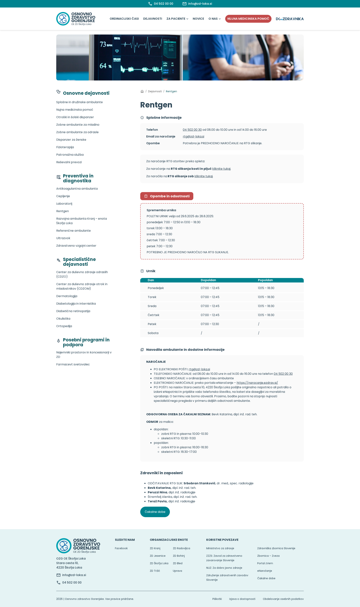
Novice (198, 19)
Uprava (177, 571)
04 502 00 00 (72, 582)
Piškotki (217, 599)
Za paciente (175, 19)
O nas (213, 19)
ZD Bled (177, 563)
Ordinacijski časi (124, 19)
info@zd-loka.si (74, 575)
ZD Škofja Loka (159, 563)
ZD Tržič (155, 571)
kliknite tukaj (221, 169)
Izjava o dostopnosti (242, 599)
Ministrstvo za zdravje (220, 548)
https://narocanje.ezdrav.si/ (257, 383)
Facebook (121, 548)
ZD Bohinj (179, 556)
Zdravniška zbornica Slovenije (276, 548)
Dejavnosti (152, 19)
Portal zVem (265, 563)
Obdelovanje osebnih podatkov (283, 599)
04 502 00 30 (192, 130)
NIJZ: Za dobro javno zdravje (224, 568)
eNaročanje (264, 571)
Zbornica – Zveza (268, 556)
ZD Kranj (155, 548)
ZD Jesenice (158, 556)
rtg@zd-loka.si (193, 136)
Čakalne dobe (155, 512)
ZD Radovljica (181, 548)
